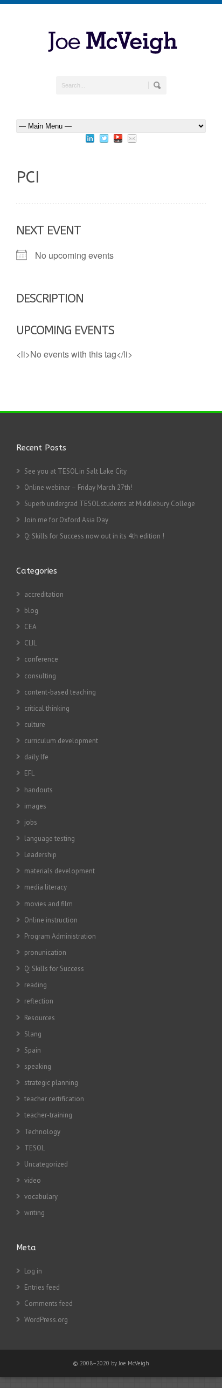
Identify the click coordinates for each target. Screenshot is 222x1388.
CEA (30, 626)
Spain (32, 1050)
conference (41, 659)
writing (34, 1212)
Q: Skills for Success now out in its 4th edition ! (94, 536)
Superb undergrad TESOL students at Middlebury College (109, 503)
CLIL (30, 643)
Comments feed (48, 1303)
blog (31, 610)
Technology (42, 1131)
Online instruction (51, 920)
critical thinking (47, 708)
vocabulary (41, 1196)
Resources (39, 1017)
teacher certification (54, 1098)
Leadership (40, 854)
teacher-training (48, 1115)
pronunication (45, 952)
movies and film (48, 903)
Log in (33, 1271)
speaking (37, 1066)
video (32, 1180)
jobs (30, 822)
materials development (59, 870)
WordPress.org (46, 1319)
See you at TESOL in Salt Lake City (75, 471)
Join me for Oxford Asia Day (66, 519)
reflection (38, 1001)
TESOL (34, 1148)
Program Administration (60, 936)
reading (35, 984)
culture (34, 724)
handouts (38, 789)
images (35, 806)
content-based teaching (60, 692)
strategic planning (51, 1082)
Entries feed (42, 1287)
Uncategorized (46, 1164)
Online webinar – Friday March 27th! (78, 487)
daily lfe (36, 757)
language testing (49, 838)
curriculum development (61, 740)
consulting (40, 675)
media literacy (45, 887)
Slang (32, 1034)
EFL (29, 773)
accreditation (44, 594)
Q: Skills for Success (54, 968)
